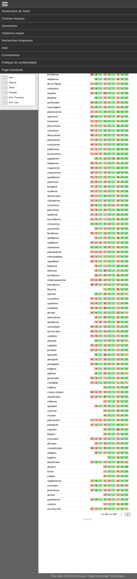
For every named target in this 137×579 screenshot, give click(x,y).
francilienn (53, 284)
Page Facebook (12, 70)
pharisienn (53, 139)
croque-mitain (55, 392)
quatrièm (52, 303)
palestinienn (54, 252)
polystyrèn (53, 420)
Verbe (11, 87)
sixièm (51, 504)
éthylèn (51, 97)
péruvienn (53, 490)
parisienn (52, 181)
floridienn (52, 233)
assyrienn (53, 228)
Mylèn (51, 434)
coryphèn (53, 298)
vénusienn (53, 224)
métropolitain (54, 256)
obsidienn (53, 322)
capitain (52, 345)
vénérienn (53, 247)
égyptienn (53, 158)
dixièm (51, 466)
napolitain (53, 261)
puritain (51, 350)
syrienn (52, 410)
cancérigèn (54, 107)
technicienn (54, 153)
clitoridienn (53, 200)
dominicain (53, 196)
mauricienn (54, 172)
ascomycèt (54, 508)
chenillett (52, 382)
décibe (51, 312)
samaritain (53, 326)
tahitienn (52, 214)
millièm (51, 387)
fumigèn (52, 186)
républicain (53, 396)
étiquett (51, 340)
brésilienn (53, 74)
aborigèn (52, 359)
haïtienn (52, 266)
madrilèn (52, 308)
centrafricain (54, 448)
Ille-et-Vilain (54, 83)
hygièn (51, 457)
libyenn (51, 289)
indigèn (51, 368)
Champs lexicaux (13, 18)
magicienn (53, 167)
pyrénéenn (53, 499)
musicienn (53, 144)
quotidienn (53, 177)
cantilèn (52, 336)
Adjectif (12, 82)
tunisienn (52, 121)
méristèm (53, 205)
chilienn (52, 401)
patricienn (53, 210)
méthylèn (53, 88)
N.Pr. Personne (16, 97)
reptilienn (52, 242)
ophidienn (53, 238)
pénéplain (53, 364)
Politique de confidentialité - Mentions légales (106, 576)
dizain (51, 494)
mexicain (52, 438)
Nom (11, 77)
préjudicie (52, 424)
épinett (51, 294)
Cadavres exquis (13, 33)
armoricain (53, 331)
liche (50, 471)
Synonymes (9, 26)
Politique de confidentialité (19, 62)
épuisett (52, 354)
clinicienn (53, 130)
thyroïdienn (54, 219)
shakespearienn (56, 280)
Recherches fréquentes (17, 40)
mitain (51, 476)
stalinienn (53, 163)
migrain (52, 429)
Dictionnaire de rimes (16, 11)
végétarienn (54, 480)
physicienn (53, 125)
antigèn (51, 452)
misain (51, 415)
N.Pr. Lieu (13, 102)
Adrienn (52, 270)
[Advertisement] (87, 545)
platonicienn (54, 111)
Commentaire (11, 55)
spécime (52, 116)
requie (51, 93)
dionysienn (53, 135)
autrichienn (53, 317)
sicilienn (52, 191)
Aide (5, 48)
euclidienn (53, 275)
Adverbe (13, 92)
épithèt (51, 373)
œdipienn (53, 79)
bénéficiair (53, 462)
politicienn (53, 149)
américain (53, 102)
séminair (52, 485)
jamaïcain (53, 378)
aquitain (52, 406)
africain (51, 443)
